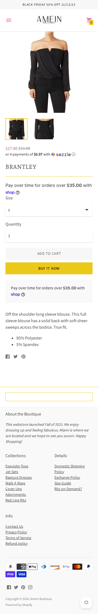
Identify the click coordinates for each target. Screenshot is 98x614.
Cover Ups (13, 488)
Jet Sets (11, 471)
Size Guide (62, 483)
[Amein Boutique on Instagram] (30, 587)
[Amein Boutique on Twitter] (16, 587)
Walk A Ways (15, 483)
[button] (49, 154)
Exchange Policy (67, 477)
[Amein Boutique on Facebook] (9, 587)
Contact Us (14, 526)
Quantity (13, 224)
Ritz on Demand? (68, 488)
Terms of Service (18, 537)
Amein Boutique (41, 599)
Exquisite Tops (16, 466)
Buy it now (49, 268)
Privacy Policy (16, 532)
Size (9, 198)
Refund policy (16, 543)
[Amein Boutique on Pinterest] (23, 587)
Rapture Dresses (18, 477)
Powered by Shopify (18, 605)
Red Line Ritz (15, 500)
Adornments (15, 494)
